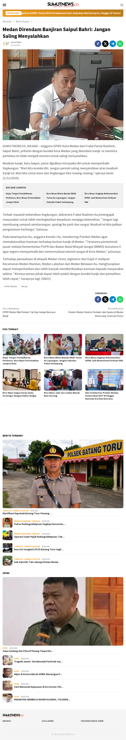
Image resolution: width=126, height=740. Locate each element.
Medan (24, 286)
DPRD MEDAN (10, 286)
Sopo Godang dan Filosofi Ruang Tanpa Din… (28, 651)
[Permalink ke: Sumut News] (6, 43)
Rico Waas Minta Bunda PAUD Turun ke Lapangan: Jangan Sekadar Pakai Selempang (61, 198)
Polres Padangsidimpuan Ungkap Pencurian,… (40, 524)
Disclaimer (48, 721)
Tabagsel (7, 511)
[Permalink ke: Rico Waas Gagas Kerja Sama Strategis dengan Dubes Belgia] (22, 379)
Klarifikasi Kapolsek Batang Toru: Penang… (27, 513)
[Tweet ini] (105, 43)
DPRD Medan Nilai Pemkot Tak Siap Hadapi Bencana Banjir (29, 312)
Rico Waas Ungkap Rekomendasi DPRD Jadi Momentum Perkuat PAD (101, 198)
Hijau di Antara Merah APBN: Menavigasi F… (38, 674)
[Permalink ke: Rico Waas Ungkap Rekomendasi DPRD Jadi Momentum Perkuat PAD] (104, 344)
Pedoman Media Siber (92, 721)
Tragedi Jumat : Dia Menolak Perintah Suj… (38, 661)
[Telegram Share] (112, 43)
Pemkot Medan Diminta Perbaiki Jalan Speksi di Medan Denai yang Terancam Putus (95, 312)
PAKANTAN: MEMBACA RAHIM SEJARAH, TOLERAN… (42, 699)
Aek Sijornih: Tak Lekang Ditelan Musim (36, 562)
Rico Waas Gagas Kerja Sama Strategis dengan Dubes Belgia (19, 394)
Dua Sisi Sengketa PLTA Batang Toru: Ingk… (38, 549)
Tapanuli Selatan (20, 511)
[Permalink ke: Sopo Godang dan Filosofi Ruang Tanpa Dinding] (63, 611)
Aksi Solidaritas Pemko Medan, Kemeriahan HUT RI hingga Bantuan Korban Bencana (102, 395)
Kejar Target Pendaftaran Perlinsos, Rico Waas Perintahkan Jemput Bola (23, 198)
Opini (5, 648)
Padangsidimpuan (22, 521)
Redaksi (7, 721)
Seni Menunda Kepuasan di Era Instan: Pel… (38, 686)
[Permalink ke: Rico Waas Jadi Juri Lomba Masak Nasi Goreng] (63, 379)
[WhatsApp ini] (120, 43)
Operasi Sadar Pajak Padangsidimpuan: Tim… (39, 536)
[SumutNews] (63, 4)
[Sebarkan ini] (98, 43)
